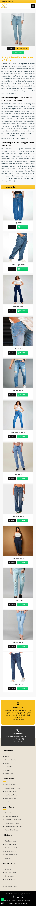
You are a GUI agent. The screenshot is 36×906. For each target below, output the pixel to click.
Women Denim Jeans (12, 813)
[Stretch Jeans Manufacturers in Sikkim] (18, 667)
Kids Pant (8, 858)
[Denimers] (4, 5)
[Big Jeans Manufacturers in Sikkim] (18, 206)
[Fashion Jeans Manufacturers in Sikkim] (18, 373)
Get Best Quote (23, 49)
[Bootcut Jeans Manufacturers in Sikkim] (18, 289)
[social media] (13, 897)
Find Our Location (18, 720)
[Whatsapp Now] (2, 899)
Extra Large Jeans (10, 872)
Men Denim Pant (10, 802)
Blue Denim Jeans (10, 791)
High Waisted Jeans (11, 886)
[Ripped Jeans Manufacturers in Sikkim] (18, 583)
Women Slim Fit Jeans (12, 830)
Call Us (12, 49)
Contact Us (18, 741)
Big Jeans (8, 869)
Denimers (14, 894)
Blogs (7, 763)
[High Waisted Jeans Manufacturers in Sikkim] (18, 415)
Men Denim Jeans (10, 784)
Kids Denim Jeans (10, 841)
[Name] (33, 6)
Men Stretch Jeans (11, 795)
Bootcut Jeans (9, 876)
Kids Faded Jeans (10, 844)
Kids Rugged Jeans (11, 851)
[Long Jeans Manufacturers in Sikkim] (18, 457)
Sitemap (7, 770)
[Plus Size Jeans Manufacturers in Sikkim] (18, 541)
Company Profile (10, 760)
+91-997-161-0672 (8, 1)
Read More (12, 227)
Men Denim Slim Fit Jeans (13, 788)
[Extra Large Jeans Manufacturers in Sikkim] (18, 247)
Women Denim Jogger (12, 823)
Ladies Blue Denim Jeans (13, 819)
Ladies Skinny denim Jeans (13, 826)
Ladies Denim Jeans (11, 816)
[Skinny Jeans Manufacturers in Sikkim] (18, 625)
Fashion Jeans (9, 883)
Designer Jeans (10, 879)
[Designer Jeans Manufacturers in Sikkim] (18, 331)
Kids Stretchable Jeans (12, 848)
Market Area (9, 773)
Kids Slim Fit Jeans (11, 854)
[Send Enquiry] (18, 29)
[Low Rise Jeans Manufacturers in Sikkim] (18, 499)
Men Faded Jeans (10, 798)
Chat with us (18, 53)
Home (7, 756)
